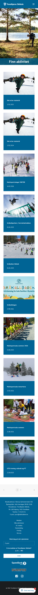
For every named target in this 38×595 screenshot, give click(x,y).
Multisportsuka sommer (15, 427)
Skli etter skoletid (13, 100)
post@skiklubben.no (21, 514)
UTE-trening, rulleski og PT (16, 468)
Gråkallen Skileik (13, 264)
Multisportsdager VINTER (16, 182)
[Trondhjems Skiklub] (13, 4)
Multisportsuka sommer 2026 (17, 346)
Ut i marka (19, 525)
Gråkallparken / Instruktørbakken (19, 223)
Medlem (19, 520)
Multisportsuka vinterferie (16, 387)
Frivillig (19, 530)
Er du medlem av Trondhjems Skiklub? (19, 548)
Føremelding (19, 528)
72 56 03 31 (22, 512)
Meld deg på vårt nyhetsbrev (19, 539)
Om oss (19, 533)
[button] (33, 4)
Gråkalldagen (12, 305)
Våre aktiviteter (19, 523)
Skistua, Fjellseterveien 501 (24, 502)
